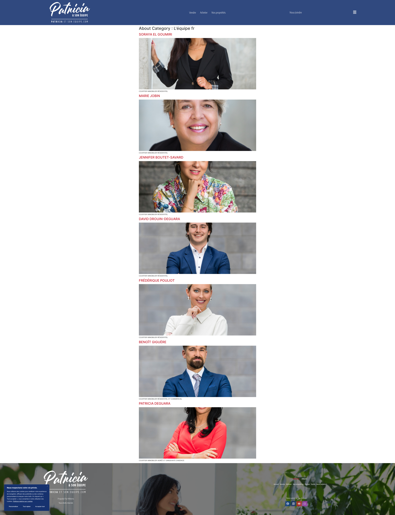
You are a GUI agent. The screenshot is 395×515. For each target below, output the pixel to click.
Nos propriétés (219, 12)
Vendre (192, 12)
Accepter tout (40, 506)
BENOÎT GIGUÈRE (152, 342)
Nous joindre (296, 12)
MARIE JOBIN (149, 96)
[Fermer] (47, 486)
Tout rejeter (27, 506)
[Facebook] (287, 503)
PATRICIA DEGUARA (154, 403)
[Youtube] (299, 503)
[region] (26, 497)
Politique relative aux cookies (23, 501)
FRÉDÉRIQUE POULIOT (157, 280)
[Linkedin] (293, 503)
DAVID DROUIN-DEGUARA (159, 219)
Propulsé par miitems (66, 498)
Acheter (203, 12)
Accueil (276, 484)
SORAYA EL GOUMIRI (155, 34)
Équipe (307, 484)
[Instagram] (304, 503)
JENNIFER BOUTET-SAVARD (161, 157)
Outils (313, 484)
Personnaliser (13, 506)
